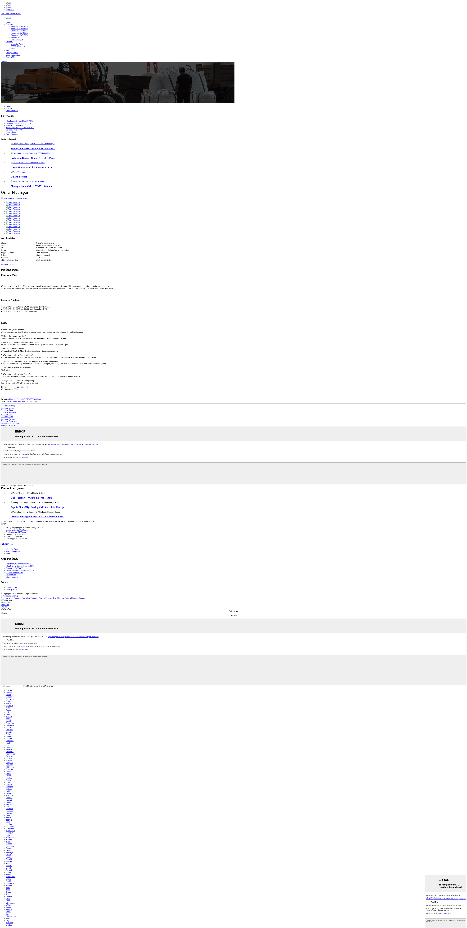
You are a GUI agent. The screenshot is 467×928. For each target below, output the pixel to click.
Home (8, 22)
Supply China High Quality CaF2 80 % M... (33, 148)
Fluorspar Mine (7, 417)
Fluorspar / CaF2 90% (19, 26)
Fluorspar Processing (9, 421)
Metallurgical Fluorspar (10, 423)
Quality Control (12, 53)
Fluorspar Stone (7, 410)
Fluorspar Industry (8, 406)
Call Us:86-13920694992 (11, 14)
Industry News (11, 589)
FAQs (13, 48)
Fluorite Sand (16, 37)
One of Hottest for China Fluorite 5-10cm (31, 167)
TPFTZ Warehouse (18, 46)
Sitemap (15, 596)
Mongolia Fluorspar (8, 425)
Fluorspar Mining (7, 408)
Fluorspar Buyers (63, 598)
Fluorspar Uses (7, 415)
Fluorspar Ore (50, 598)
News (8, 50)
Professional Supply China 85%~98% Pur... (33, 158)
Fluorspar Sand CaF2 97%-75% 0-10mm (31, 186)
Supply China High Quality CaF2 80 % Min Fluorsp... (38, 507)
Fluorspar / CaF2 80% (19, 31)
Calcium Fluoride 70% (14, 130)
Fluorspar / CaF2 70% (19, 35)
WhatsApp (5, 605)
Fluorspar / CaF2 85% (19, 29)
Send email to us (7, 264)
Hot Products (6, 596)
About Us (9, 42)
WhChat (4, 607)
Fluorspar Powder (8, 419)
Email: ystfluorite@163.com (16, 530)
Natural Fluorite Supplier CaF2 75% (20, 128)
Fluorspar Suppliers (8, 412)
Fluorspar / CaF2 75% (19, 33)
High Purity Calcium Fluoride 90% (19, 121)
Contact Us (10, 57)
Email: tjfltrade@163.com (16, 532)
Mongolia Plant (16, 44)
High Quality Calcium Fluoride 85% (20, 123)
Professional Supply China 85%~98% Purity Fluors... (37, 516)
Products (9, 24)
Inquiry (91, 521)
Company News (12, 587)
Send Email (5, 602)
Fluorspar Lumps (77, 598)
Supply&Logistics (13, 55)
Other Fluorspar (17, 39)
